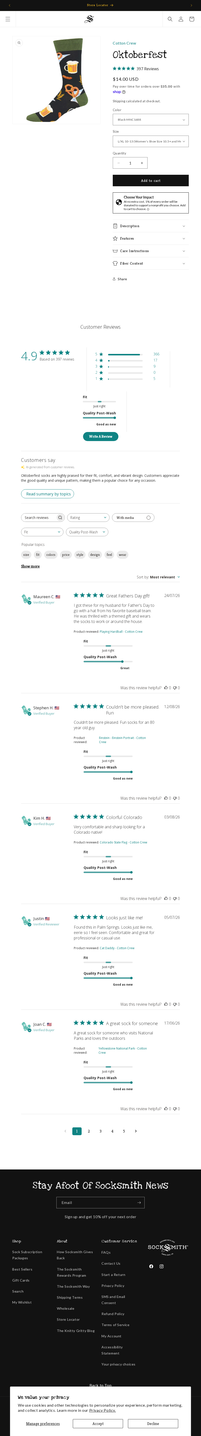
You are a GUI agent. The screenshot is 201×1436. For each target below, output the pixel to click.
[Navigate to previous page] (65, 1131)
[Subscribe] (139, 1202)
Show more (30, 566)
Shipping (119, 101)
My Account (111, 1336)
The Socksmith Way (73, 1286)
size (26, 554)
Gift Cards (21, 1280)
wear (122, 554)
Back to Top (100, 1385)
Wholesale (65, 1308)
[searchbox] (38, 518)
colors (50, 554)
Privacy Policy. (102, 1410)
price (66, 554)
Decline (153, 1423)
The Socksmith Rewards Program (71, 1272)
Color (117, 110)
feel (109, 554)
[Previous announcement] (9, 5)
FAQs (106, 1252)
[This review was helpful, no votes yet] (166, 687)
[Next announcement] (191, 5)
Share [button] (122, 279)
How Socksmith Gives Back (75, 1255)
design (95, 554)
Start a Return (113, 1275)
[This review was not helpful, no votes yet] (174, 687)
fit (37, 554)
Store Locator (68, 1319)
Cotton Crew (124, 43)
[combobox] (88, 517)
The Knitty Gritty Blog (76, 1331)
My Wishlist (22, 1302)
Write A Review (100, 436)
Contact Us (111, 1263)
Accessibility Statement (112, 1350)
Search (18, 1291)
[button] (7, 19)
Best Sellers (22, 1269)
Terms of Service (115, 1325)
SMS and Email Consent (113, 1300)
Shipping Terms (70, 1297)
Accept (98, 1423)
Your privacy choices (118, 1364)
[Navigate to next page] (135, 1131)
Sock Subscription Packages (27, 1255)
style (79, 554)
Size (116, 131)
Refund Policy (113, 1314)
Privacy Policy (112, 1286)
